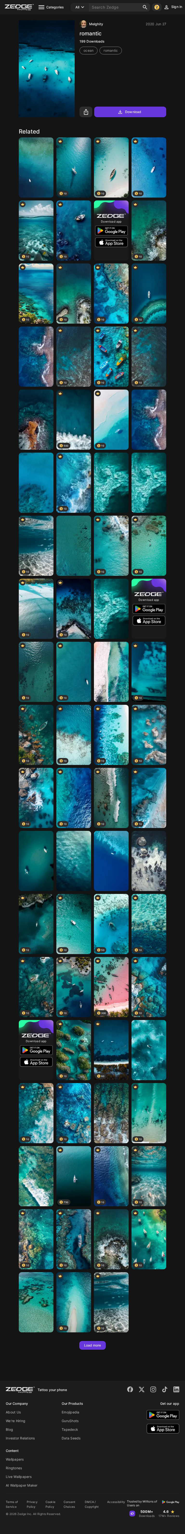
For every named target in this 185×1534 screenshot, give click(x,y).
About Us (13, 1412)
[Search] (145, 7)
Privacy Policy (32, 1504)
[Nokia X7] (36, 420)
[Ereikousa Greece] (73, 546)
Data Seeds (71, 1438)
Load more (92, 1345)
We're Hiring (15, 1421)
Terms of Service (12, 1504)
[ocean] (149, 420)
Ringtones (14, 1468)
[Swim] (149, 1050)
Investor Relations (20, 1438)
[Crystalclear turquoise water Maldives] (36, 1302)
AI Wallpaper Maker (22, 1485)
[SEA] (111, 672)
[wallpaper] (111, 609)
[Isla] (36, 357)
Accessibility (116, 1502)
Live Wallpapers (19, 1477)
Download (133, 112)
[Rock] (149, 861)
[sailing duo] (36, 861)
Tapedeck (70, 1429)
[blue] (36, 483)
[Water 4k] (111, 483)
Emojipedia (70, 1412)
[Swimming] (149, 483)
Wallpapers (15, 1459)
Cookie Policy (51, 1504)
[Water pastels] (36, 1176)
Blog (9, 1429)
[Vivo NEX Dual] (111, 861)
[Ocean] (73, 861)
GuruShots (70, 1421)
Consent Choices (69, 1504)
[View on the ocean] (36, 167)
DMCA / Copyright (92, 1504)
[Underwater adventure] (111, 1113)
